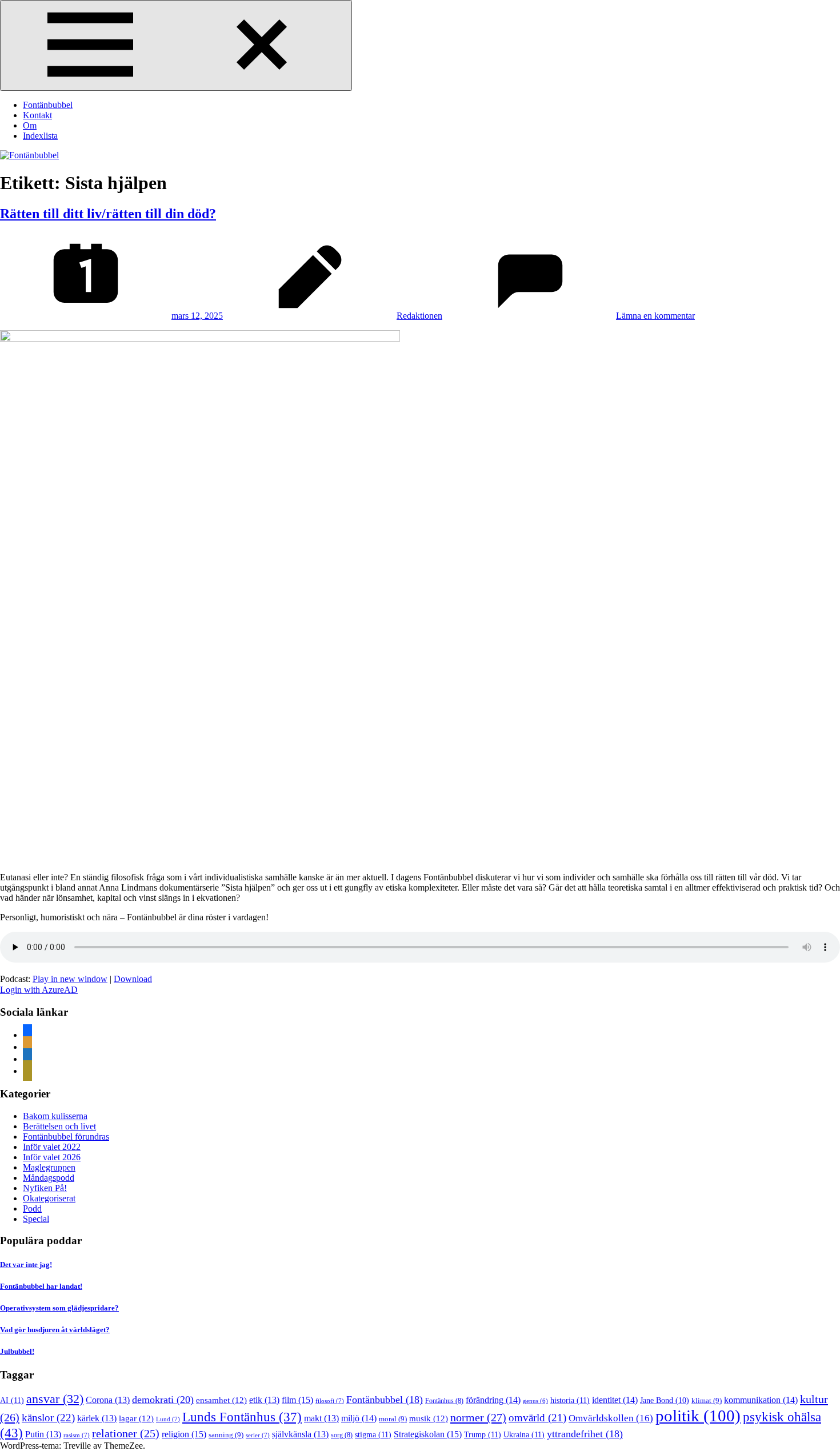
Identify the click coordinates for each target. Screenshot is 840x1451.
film (297, 1399)
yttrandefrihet (585, 1434)
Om (30, 125)
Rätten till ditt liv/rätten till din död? (108, 213)
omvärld (537, 1418)
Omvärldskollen (611, 1418)
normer (478, 1417)
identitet (615, 1400)
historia (570, 1400)
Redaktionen (419, 315)
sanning (226, 1434)
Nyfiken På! (45, 1188)
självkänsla (300, 1434)
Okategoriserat (49, 1198)
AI (12, 1400)
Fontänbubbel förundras (66, 1136)
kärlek (97, 1418)
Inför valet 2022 (52, 1147)
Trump (482, 1434)
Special (36, 1219)
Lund (168, 1419)
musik (428, 1418)
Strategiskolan (428, 1434)
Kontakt (37, 115)
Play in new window (70, 979)
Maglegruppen (49, 1167)
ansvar (54, 1399)
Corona (108, 1400)
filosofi (329, 1400)
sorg (342, 1435)
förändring (493, 1400)
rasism (76, 1435)
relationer (125, 1433)
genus (535, 1401)
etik (264, 1400)
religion (184, 1434)
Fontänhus (444, 1401)
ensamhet (221, 1400)
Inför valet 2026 (52, 1157)
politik (698, 1415)
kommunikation (761, 1400)
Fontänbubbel (48, 105)
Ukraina (524, 1434)
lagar (136, 1418)
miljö (359, 1418)
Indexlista (40, 136)
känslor (48, 1418)
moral (393, 1418)
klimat (706, 1400)
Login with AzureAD (39, 990)
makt (321, 1418)
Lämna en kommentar (655, 315)
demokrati (163, 1399)
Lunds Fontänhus (242, 1417)
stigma (373, 1434)
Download (133, 979)
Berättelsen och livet (59, 1126)
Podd (32, 1208)
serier (258, 1435)
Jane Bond (664, 1400)
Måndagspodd (48, 1178)
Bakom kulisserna (55, 1116)
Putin (43, 1434)
